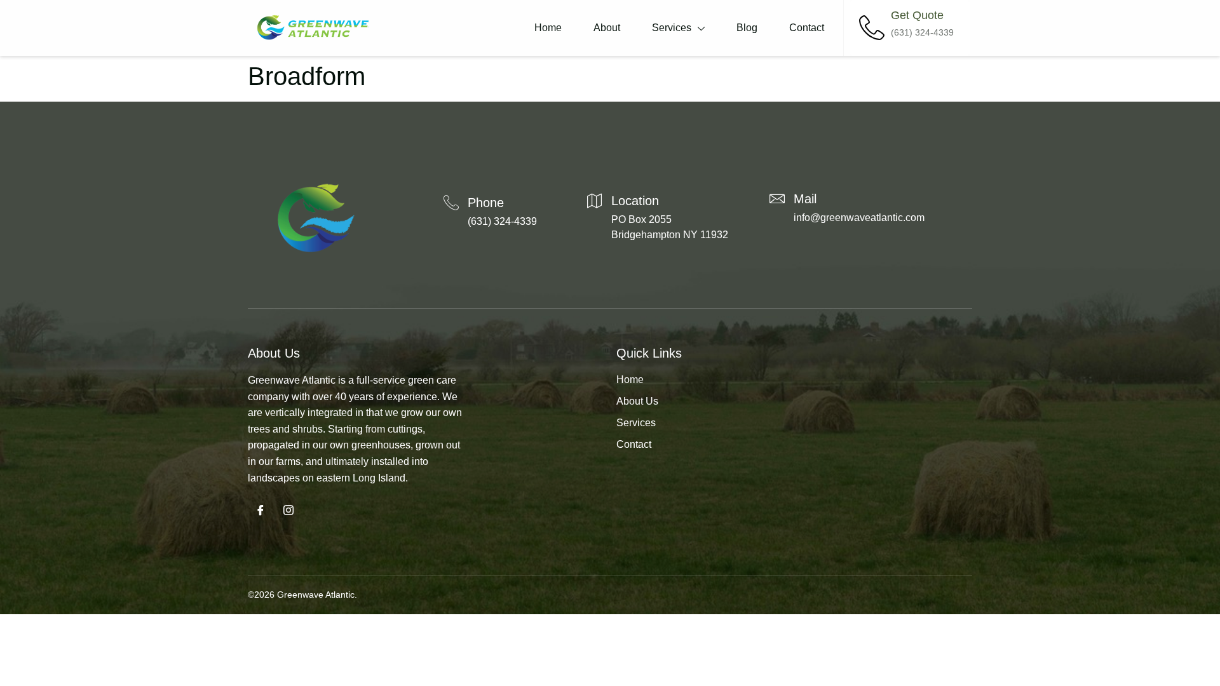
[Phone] (451, 202)
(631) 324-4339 (502, 221)
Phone (486, 203)
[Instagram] (288, 511)
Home (548, 27)
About (606, 27)
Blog (746, 27)
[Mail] (777, 198)
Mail (805, 199)
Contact (806, 27)
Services (671, 27)
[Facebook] (260, 511)
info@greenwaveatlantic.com (859, 217)
